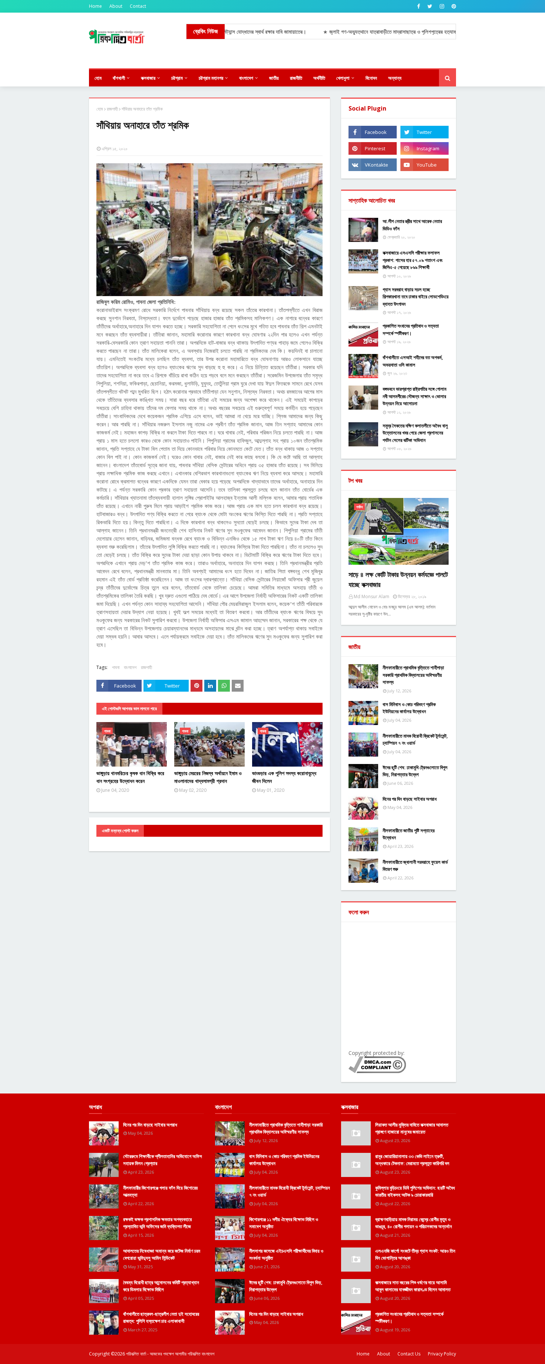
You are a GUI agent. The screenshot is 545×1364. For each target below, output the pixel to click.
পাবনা (115, 667)
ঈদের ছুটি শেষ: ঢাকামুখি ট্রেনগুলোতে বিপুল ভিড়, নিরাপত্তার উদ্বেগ (415, 771)
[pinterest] (453, 6)
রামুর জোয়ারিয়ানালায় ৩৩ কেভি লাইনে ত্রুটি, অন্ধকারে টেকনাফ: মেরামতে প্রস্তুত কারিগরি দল (412, 1160)
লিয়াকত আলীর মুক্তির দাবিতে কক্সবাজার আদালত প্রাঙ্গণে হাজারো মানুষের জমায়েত (411, 1128)
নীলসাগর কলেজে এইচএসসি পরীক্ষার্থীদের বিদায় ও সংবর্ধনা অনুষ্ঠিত (286, 1254)
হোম (99, 109)
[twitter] (430, 6)
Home (95, 6)
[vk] (373, 164)
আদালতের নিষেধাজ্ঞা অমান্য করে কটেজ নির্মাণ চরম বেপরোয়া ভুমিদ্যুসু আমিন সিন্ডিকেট (161, 1254)
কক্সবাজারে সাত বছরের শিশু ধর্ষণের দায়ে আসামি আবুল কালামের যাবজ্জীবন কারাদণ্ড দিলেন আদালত (412, 1286)
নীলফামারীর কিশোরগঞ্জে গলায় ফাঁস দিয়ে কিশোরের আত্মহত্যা (160, 1191)
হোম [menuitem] (98, 78)
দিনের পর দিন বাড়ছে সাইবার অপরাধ (410, 799)
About (115, 6)
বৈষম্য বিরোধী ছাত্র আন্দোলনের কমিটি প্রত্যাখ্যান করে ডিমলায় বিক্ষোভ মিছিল (161, 1286)
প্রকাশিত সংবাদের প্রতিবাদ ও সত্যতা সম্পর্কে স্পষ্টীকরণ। (411, 329)
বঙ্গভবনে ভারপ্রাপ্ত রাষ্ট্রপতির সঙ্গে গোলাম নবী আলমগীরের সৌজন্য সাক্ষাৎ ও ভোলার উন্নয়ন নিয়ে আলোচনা (414, 396)
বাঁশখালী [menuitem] (119, 78)
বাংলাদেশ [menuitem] (246, 78)
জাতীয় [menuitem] (274, 78)
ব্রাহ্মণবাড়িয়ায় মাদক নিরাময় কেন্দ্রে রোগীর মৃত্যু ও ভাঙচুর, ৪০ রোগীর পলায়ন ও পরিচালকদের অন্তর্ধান (413, 1223)
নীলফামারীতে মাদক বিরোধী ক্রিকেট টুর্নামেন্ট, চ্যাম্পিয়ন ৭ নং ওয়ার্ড (415, 739)
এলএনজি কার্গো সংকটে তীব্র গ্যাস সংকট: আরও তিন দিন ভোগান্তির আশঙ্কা (415, 1254)
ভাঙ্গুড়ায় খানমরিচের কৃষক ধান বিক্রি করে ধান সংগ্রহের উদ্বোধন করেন (130, 777)
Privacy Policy (442, 1354)
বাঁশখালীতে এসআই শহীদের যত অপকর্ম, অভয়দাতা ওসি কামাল (413, 361)
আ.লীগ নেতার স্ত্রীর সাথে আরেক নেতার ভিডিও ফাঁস (412, 225)
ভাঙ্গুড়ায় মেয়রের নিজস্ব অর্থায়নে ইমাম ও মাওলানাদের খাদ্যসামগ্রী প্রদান (208, 777)
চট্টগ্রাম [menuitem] (177, 78)
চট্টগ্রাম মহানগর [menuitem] (211, 78)
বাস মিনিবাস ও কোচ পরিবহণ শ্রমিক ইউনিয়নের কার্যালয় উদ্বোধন (409, 708)
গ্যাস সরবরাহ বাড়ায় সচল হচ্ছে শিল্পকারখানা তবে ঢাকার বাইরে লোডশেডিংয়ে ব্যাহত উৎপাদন (416, 296)
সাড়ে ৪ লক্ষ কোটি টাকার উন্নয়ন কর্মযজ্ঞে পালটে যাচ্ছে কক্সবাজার (398, 579)
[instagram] (442, 6)
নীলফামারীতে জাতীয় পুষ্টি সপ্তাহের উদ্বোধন (409, 834)
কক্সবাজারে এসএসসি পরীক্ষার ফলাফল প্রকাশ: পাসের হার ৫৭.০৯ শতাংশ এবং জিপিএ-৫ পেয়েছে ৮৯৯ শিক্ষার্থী (413, 259)
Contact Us (408, 1354)
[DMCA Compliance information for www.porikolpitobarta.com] (377, 1071)
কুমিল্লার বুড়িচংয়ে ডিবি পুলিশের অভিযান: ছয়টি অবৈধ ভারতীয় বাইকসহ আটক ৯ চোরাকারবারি (415, 1191)
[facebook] (418, 6)
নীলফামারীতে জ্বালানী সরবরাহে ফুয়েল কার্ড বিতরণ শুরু (415, 866)
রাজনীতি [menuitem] (296, 78)
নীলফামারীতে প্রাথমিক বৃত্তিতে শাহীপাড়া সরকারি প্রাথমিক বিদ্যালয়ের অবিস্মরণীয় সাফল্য (413, 674)
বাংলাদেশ (130, 667)
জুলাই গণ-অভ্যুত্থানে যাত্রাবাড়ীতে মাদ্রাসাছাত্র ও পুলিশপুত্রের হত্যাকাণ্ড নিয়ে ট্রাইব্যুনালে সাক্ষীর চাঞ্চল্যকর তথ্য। (396, 32)
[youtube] (424, 164)
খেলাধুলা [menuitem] (343, 78)
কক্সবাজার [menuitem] (148, 78)
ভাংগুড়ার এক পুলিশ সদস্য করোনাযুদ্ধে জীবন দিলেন (284, 777)
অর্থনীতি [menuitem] (319, 78)
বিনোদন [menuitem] (371, 78)
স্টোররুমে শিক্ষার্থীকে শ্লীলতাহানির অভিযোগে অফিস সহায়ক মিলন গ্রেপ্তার (162, 1160)
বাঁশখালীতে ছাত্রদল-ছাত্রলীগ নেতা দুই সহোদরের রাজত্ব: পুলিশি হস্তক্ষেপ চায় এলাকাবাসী (161, 1318)
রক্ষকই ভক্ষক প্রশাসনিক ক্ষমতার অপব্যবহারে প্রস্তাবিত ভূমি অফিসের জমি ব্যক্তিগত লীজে (157, 1223)
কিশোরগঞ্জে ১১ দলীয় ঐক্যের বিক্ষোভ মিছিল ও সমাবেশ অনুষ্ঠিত (283, 1223)
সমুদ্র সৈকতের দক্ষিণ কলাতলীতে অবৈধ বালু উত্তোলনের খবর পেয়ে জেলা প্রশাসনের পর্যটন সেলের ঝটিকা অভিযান (415, 432)
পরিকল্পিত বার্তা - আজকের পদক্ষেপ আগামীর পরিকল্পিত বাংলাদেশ (170, 1354)
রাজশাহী (112, 109)
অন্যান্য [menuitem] (395, 78)
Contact (138, 6)
